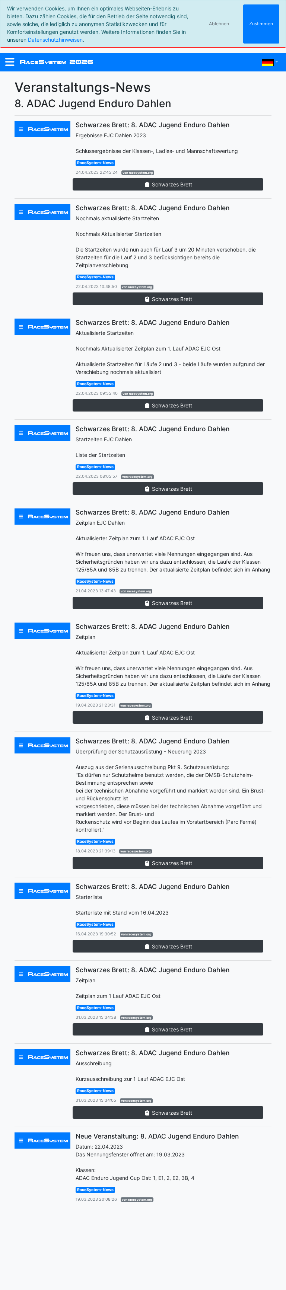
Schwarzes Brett (171, 184)
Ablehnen (219, 23)
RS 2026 (56, 61)
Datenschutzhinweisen (55, 39)
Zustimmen (261, 23)
